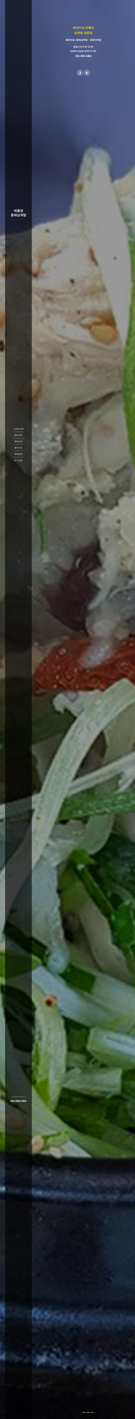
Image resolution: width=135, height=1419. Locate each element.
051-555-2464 (18, 1101)
